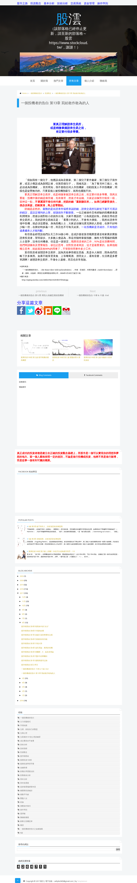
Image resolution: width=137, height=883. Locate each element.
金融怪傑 (23, 768)
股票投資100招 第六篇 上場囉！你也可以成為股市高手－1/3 (52, 551)
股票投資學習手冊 (27, 764)
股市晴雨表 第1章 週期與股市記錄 (34, 661)
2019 (22, 585)
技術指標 (23, 748)
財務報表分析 (25, 775)
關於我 (44, 80)
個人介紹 (89, 80)
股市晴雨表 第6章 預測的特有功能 (34, 639)
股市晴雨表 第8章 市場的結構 (32, 631)
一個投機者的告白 (35, 93)
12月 (24, 597)
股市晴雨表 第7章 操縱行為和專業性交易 (37, 635)
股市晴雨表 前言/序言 (29, 665)
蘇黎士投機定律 (26, 821)
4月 (23, 683)
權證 (22, 825)
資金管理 (89, 3)
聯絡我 (103, 80)
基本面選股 (24, 783)
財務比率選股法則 (27, 771)
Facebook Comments (94, 375)
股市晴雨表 (24, 756)
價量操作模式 (25, 806)
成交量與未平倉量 (27, 741)
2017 (22, 593)
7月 (23, 618)
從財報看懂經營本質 (28, 787)
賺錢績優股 (24, 817)
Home (24, 93)
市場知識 (23, 725)
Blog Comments (45, 375)
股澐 (68, 18)
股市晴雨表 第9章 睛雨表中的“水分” (35, 626)
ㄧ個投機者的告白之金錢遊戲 (31, 829)
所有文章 (74, 80)
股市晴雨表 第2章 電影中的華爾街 (34, 656)
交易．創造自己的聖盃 (29, 729)
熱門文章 (58, 80)
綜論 (22, 802)
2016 (22, 701)
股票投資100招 (26, 760)
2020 (22, 580)
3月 (23, 687)
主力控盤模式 (25, 722)
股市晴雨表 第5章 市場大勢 (31, 643)
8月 (23, 614)
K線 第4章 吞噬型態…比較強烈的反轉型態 (45, 539)
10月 (24, 606)
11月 (24, 601)
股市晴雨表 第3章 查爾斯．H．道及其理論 (37, 652)
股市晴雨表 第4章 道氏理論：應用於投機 (37, 648)
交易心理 (23, 733)
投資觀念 (35, 3)
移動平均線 (24, 794)
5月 (23, 678)
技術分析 (62, 3)
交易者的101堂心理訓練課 (30, 737)
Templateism (82, 881)
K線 (21, 833)
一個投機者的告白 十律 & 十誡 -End (34, 669)
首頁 (32, 80)
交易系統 (76, 3)
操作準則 (102, 3)
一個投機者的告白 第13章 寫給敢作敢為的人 (69, 93)
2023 (22, 576)
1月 (23, 695)
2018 (22, 589)
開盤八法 (23, 798)
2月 (23, 691)
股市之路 (22, 3)
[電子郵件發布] (66, 314)
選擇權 (22, 814)
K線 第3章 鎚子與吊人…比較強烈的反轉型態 (46, 526)
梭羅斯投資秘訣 (26, 791)
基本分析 (49, 3)
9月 (23, 610)
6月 (23, 623)
